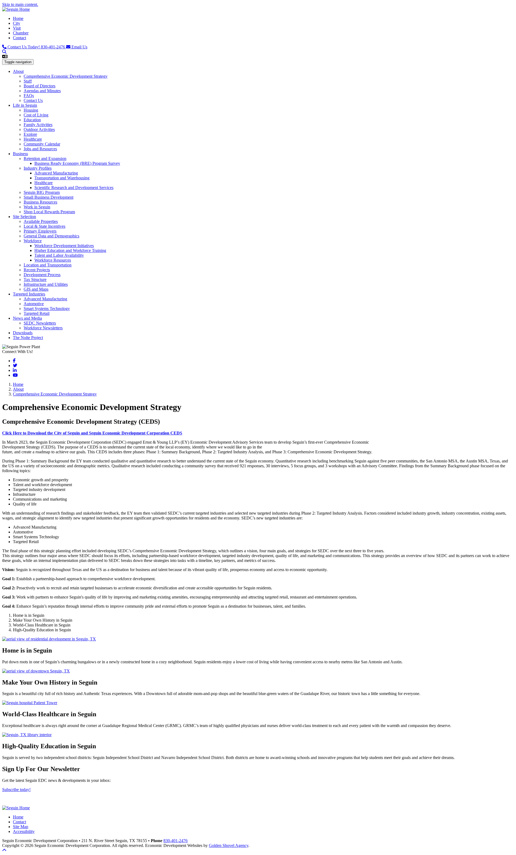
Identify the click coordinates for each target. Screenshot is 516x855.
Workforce (33, 240)
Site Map (20, 826)
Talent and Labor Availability (59, 255)
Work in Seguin (37, 207)
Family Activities (38, 124)
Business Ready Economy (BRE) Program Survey (77, 163)
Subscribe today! (16, 789)
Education (32, 119)
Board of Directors (39, 86)
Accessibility (24, 831)
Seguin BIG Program (42, 192)
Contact (19, 37)
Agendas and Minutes (42, 90)
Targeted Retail (36, 313)
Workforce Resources (52, 260)
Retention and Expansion (45, 158)
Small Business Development (48, 197)
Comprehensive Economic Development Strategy (66, 76)
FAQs (29, 95)
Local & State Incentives (44, 226)
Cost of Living (36, 115)
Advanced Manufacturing (56, 173)
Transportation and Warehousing (61, 178)
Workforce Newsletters (43, 328)
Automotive (34, 303)
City (16, 23)
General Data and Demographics (51, 236)
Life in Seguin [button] (25, 105)
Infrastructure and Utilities (46, 284)
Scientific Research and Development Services (73, 187)
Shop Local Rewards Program (49, 211)
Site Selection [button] (24, 216)
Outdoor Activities (39, 129)
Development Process (42, 274)
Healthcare (33, 139)
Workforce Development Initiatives (64, 245)
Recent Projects (37, 270)
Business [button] (20, 153)
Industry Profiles (38, 168)
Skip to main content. (20, 4)
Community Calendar (42, 144)
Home (18, 18)
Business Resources (40, 202)
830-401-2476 (37, 47)
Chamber (20, 33)
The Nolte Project (28, 337)
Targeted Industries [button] (29, 294)
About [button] (18, 71)
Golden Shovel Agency (228, 845)
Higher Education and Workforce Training (70, 250)
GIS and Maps (36, 289)
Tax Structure (35, 279)
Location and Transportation (47, 265)
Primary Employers (40, 231)
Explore (30, 134)
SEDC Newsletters (40, 323)
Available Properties (41, 221)
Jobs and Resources (40, 149)
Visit (17, 28)
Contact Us (33, 100)
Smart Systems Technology (47, 308)
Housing (31, 110)
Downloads (23, 332)
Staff (28, 81)
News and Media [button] (27, 318)
